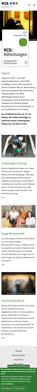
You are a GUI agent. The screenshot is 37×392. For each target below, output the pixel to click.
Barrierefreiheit (18, 355)
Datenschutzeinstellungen (18, 366)
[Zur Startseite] (7, 5)
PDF (27, 114)
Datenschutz (18, 364)
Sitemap (18, 351)
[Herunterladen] (26, 63)
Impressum (18, 359)
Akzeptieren (7, 388)
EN (29, 5)
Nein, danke (19, 388)
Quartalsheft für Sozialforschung (10, 62)
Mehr (3, 197)
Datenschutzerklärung (7, 384)
